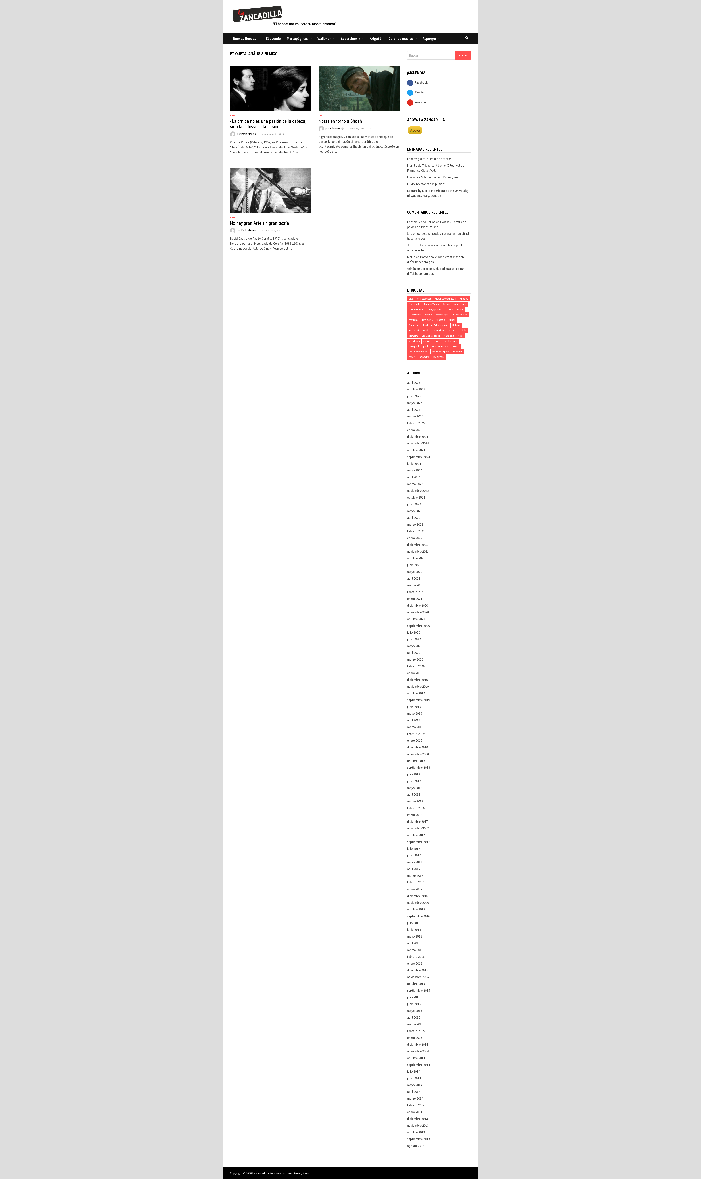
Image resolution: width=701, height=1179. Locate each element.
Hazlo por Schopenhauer (436, 325)
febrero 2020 (416, 666)
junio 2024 (414, 463)
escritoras (413, 319)
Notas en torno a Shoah (340, 121)
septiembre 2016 (418, 916)
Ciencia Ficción (450, 304)
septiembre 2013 (418, 1139)
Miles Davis (414, 341)
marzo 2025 (415, 416)
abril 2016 (413, 943)
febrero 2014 (416, 1105)
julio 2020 (413, 632)
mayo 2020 (414, 646)
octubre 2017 (416, 835)
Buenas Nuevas (244, 38)
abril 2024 (413, 477)
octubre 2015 (416, 983)
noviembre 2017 (418, 828)
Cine (232, 115)
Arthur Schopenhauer (445, 298)
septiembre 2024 (418, 457)
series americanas (440, 346)
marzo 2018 (415, 801)
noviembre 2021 (418, 551)
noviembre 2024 (418, 443)
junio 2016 (414, 929)
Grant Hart (414, 325)
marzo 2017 (415, 875)
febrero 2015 (416, 1031)
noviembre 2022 (418, 490)
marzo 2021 (415, 585)
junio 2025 (414, 396)
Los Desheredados (431, 335)
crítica (460, 309)
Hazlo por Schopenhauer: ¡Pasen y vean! (434, 177)
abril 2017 (413, 869)
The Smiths (423, 357)
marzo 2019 (415, 727)
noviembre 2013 (418, 1125)
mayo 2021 (414, 572)
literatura (413, 335)
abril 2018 (413, 794)
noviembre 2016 (418, 902)
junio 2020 (414, 639)
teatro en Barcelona (419, 351)
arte (411, 298)
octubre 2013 (416, 1132)
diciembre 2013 (417, 1119)
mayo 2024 (414, 470)
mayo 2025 (414, 403)
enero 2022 (414, 538)
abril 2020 (413, 653)
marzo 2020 (415, 659)
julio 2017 (413, 848)
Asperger (429, 38)
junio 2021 (414, 565)
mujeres (427, 341)
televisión (458, 351)
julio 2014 (413, 1071)
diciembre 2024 (417, 436)
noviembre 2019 (418, 686)
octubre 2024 (416, 450)
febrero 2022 (416, 531)
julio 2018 (413, 774)
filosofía (441, 319)
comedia (449, 309)
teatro (456, 346)
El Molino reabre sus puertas (426, 184)
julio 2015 (413, 997)
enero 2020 (414, 673)
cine (464, 304)
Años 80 (464, 298)
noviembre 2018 (418, 754)
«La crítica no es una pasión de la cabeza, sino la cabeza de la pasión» (268, 124)
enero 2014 (414, 1112)
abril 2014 (413, 1092)
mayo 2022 (414, 511)
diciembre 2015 (417, 970)
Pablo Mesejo (248, 134)
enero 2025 (414, 430)
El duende (273, 38)
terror (411, 357)
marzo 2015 (415, 1024)
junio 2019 (414, 707)
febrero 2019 (416, 734)
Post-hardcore (450, 341)
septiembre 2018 (418, 767)
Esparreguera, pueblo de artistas (429, 159)
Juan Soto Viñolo (457, 330)
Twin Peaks (438, 357)
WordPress (293, 1173)
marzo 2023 (415, 484)
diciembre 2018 (417, 747)
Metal (460, 335)
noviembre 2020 (418, 612)
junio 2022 (414, 504)
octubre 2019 (416, 693)
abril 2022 (413, 517)
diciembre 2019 (417, 680)
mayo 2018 (414, 788)
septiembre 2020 (418, 626)
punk (425, 346)
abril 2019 (413, 720)
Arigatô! (376, 38)
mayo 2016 (414, 936)
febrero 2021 (416, 592)
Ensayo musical (460, 314)
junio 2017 (414, 855)
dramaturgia (442, 314)
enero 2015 (414, 1038)
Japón (426, 330)
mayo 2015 (414, 1011)
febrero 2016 (416, 956)
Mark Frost (449, 335)
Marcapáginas (297, 38)
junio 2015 (414, 1004)
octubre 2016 (416, 909)
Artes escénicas (424, 298)
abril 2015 (413, 1017)
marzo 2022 (415, 524)
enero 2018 (414, 815)
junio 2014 (414, 1078)
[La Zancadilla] (285, 15)
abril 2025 (413, 409)
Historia (456, 325)
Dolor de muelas (400, 38)
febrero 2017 (416, 882)
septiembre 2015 (418, 990)
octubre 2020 (416, 619)
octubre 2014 (416, 1058)
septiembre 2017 (418, 842)
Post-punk (414, 346)
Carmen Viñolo (431, 304)
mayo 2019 (414, 713)
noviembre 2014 (418, 1051)
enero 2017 (414, 889)
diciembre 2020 (417, 605)
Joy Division (439, 330)
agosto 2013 (415, 1146)
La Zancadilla (260, 1173)
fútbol (452, 319)
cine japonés (434, 309)
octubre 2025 (416, 389)
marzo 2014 (415, 1098)
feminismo (427, 319)
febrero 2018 (416, 808)
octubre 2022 (416, 497)
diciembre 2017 (417, 821)
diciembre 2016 (417, 896)
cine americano (416, 309)
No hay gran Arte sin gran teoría (259, 223)
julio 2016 (413, 923)
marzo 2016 (415, 950)
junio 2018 (414, 781)
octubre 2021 (416, 558)
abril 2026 (413, 382)
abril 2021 (413, 578)
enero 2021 (414, 599)
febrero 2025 (416, 423)
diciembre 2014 (417, 1044)
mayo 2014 (414, 1085)
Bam (306, 1173)
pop (437, 341)
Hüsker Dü (414, 330)
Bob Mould (414, 304)
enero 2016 (414, 963)
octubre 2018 (416, 761)
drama (428, 314)
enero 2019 (414, 740)
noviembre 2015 (418, 977)
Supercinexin (350, 38)
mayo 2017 (414, 862)
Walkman (324, 38)
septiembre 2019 (418, 700)
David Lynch (415, 314)
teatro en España (440, 351)
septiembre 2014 (418, 1065)
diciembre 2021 (417, 544)
